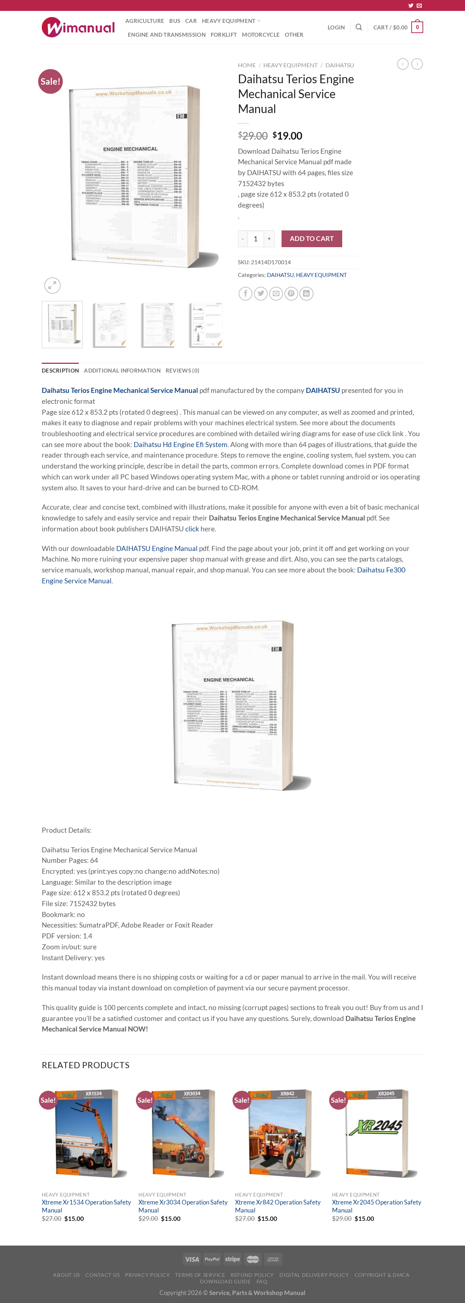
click (192, 529)
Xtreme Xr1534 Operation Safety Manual (86, 1206)
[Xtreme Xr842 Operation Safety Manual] (280, 1133)
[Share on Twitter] (261, 294)
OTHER (294, 34)
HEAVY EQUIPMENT (228, 20)
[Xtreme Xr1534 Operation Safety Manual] (87, 1133)
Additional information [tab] (122, 370)
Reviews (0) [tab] (182, 370)
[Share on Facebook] (245, 294)
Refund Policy (252, 1275)
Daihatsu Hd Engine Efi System (180, 445)
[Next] (214, 177)
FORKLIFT (224, 34)
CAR (191, 20)
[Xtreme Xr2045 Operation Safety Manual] (377, 1133)
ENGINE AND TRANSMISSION (167, 34)
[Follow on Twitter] (410, 6)
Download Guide (225, 1281)
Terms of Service (200, 1275)
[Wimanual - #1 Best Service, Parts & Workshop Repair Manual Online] (78, 27)
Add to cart (312, 238)
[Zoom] (52, 285)
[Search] (359, 27)
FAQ (261, 1281)
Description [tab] (60, 370)
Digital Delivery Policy (314, 1275)
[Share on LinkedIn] (306, 294)
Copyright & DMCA (382, 1275)
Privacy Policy (147, 1275)
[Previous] (54, 177)
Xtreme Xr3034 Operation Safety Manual (183, 1206)
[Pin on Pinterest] (291, 294)
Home (247, 64)
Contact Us (102, 1275)
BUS (174, 20)
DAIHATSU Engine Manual (157, 548)
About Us (66, 1275)
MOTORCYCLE (261, 34)
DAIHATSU (340, 64)
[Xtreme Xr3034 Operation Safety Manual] (183, 1133)
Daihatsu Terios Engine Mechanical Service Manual (120, 390)
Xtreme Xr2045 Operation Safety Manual (376, 1206)
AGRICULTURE (144, 20)
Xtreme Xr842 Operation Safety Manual (278, 1206)
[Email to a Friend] (276, 294)
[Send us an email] (419, 6)
